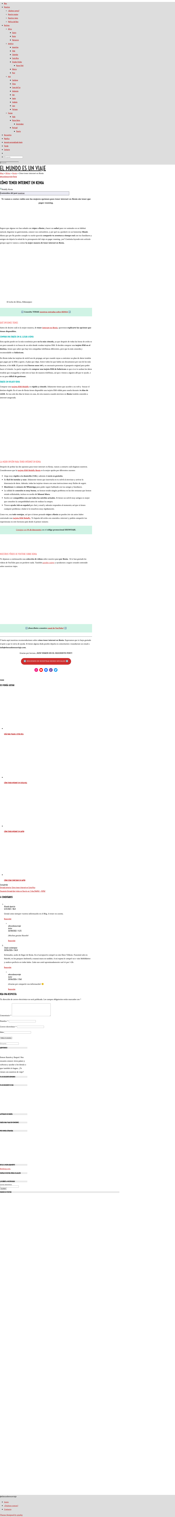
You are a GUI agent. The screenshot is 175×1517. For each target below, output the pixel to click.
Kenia (14, 36)
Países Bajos (16, 120)
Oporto (18, 131)
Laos (13, 106)
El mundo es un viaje (23, 168)
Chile (13, 51)
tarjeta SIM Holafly (20, 387)
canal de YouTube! (55, 628)
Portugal (14, 128)
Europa (10, 113)
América (10, 44)
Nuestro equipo (13, 14)
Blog (5, 3)
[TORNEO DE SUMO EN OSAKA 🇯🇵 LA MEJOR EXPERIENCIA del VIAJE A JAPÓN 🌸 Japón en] (65, 1417)
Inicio (6, 1502)
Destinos (7, 25)
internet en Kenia (50, 328)
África (10, 29)
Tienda (6, 146)
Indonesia (15, 91)
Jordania (14, 102)
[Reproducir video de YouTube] (46, 596)
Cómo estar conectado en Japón (14, 880)
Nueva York (19, 65)
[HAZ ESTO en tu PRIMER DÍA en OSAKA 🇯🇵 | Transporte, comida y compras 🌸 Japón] (65, 1492)
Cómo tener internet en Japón (14, 831)
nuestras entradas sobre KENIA (54, 312)
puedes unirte (48, 563)
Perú (13, 73)
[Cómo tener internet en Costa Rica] (34, 777)
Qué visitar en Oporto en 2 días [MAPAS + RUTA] (22, 891)
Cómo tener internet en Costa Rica (15, 783)
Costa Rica (15, 58)
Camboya (15, 80)
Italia (13, 117)
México (14, 69)
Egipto (14, 33)
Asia (9, 76)
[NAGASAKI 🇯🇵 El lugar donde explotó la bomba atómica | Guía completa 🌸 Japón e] (65, 1267)
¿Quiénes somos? (13, 11)
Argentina (15, 47)
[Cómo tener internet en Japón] (34, 826)
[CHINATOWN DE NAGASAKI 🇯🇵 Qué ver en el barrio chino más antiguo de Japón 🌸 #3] (65, 1342)
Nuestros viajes (13, 18)
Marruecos (15, 40)
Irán (13, 95)
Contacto (7, 149)
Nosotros (7, 7)
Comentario (5, 1016)
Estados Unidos (17, 62)
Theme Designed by (11, 1515)
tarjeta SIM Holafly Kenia (29, 470)
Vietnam (15, 109)
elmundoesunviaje (6, 176)
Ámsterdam (20, 124)
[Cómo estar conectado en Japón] (34, 875)
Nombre (4, 1021)
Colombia (15, 54)
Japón (14, 98)
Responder (7, 919)
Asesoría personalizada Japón (13, 142)
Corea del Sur (16, 87)
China (14, 84)
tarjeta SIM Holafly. (22, 518)
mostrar (21, 193)
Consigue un (29, 530)
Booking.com (5, 1169)
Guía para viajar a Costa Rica (13, 734)
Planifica (6, 139)
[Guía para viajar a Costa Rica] (34, 729)
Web (2, 1032)
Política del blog (13, 22)
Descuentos (7, 135)
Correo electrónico (8, 1027)
